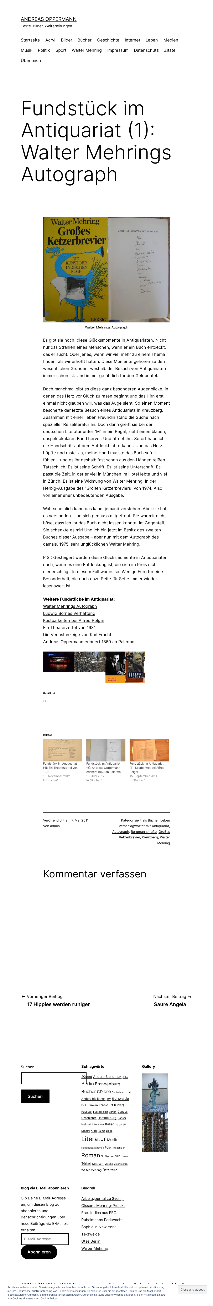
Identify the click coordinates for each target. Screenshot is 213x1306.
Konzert (85, 1130)
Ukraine (109, 1163)
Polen (108, 1147)
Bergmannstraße (144, 831)
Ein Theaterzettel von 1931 (69, 627)
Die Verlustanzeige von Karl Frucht (77, 634)
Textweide (90, 1234)
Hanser (122, 1118)
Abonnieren (39, 1251)
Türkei (86, 1163)
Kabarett (120, 1124)
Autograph (120, 831)
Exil (83, 1105)
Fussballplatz (100, 1111)
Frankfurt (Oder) (111, 1105)
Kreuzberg (150, 837)
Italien (109, 1124)
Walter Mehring (87, 50)
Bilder (66, 40)
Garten (112, 1111)
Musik (26, 50)
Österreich (110, 1170)
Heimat (86, 1124)
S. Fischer (107, 1156)
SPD (117, 1156)
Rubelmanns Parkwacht (102, 1220)
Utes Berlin (90, 1241)
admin (55, 826)
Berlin (87, 1084)
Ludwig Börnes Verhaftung (69, 613)
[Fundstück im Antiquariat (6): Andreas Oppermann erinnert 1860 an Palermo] (105, 750)
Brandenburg (107, 1083)
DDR (107, 1092)
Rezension (119, 1147)
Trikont (125, 1156)
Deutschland (118, 1092)
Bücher (85, 40)
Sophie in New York (98, 1227)
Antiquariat (160, 826)
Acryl (50, 40)
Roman (90, 1155)
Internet (132, 40)
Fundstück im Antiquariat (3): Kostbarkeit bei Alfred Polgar (147, 768)
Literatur (93, 1138)
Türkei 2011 (98, 1164)
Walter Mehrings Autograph (70, 606)
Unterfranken (121, 1164)
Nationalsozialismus (92, 1147)
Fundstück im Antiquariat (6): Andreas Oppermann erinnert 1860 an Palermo (103, 768)
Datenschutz (146, 50)
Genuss (123, 1111)
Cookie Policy (49, 1298)
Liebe (109, 1130)
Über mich (31, 60)
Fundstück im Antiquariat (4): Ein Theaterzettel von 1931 (60, 768)
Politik (44, 50)
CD (100, 1091)
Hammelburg (107, 1118)
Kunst (101, 1130)
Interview (98, 1124)
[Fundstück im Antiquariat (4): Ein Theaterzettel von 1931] (62, 750)
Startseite (30, 40)
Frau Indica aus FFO (98, 1212)
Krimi (94, 1130)
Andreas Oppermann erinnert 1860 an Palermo (88, 641)
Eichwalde (120, 1098)
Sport (61, 50)
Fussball (86, 1111)
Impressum (118, 50)
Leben (152, 40)
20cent (86, 1077)
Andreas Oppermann (49, 19)
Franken (92, 1105)
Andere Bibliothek (107, 1076)
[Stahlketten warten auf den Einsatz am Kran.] (155, 1132)
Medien (170, 40)
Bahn (125, 1077)
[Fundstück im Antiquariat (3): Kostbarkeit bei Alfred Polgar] (149, 750)
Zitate (170, 50)
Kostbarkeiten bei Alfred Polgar (73, 620)
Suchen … (30, 1067)
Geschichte (108, 40)
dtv (108, 1098)
